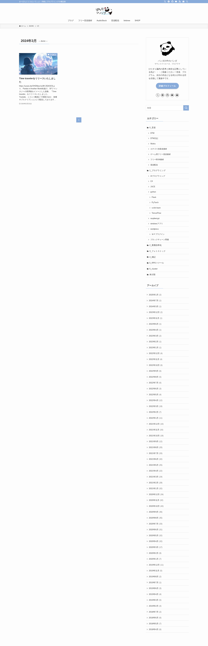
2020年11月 (156, 500)
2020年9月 (155, 512)
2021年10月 (156, 435)
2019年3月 (155, 600)
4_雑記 (152, 257)
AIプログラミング (157, 176)
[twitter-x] (165, 1)
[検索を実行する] (186, 108)
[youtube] (176, 1)
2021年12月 (156, 424)
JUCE (152, 187)
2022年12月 (155, 353)
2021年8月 (155, 447)
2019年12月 (156, 565)
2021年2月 (155, 482)
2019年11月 (155, 570)
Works (153, 144)
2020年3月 (155, 547)
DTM (152, 133)
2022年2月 (155, 412)
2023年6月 (155, 324)
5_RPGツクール (156, 263)
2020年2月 (155, 553)
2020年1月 (155, 559)
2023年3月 (155, 336)
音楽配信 (154, 165)
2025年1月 (155, 295)
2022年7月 (155, 383)
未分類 (152, 274)
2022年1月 (155, 418)
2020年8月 (155, 518)
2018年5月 (155, 623)
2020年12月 (156, 494)
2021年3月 (155, 477)
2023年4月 (155, 330)
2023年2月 (155, 341)
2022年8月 (155, 377)
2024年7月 (155, 300)
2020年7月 (155, 524)
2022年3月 (155, 406)
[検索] (187, 1)
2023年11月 (155, 318)
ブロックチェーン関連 (159, 240)
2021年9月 (155, 441)
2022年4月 (155, 400)
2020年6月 (155, 529)
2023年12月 (155, 312)
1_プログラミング (157, 170)
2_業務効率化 (155, 245)
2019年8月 (155, 576)
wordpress (154, 229)
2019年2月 (155, 606)
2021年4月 (155, 471)
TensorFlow (156, 213)
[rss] (180, 1)
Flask (154, 197)
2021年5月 (155, 465)
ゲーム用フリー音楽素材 (160, 154)
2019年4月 (155, 594)
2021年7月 (155, 453)
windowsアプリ (156, 224)
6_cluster (153, 269)
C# (151, 181)
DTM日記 (154, 138)
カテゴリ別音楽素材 (158, 149)
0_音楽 (152, 127)
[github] (172, 1)
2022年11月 (155, 359)
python (153, 192)
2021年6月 (155, 459)
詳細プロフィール (167, 86)
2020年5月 (155, 535)
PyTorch (155, 202)
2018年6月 (155, 617)
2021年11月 (156, 430)
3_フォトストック (157, 251)
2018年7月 (155, 612)
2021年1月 (155, 488)
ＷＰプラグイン (158, 234)
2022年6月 (155, 388)
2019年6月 (155, 588)
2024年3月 (155, 306)
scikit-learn (156, 208)
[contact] (183, 1)
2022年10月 (155, 365)
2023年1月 (155, 347)
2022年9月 (155, 371)
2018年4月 (155, 629)
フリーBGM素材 (157, 160)
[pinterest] (169, 1)
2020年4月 (155, 541)
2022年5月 (155, 394)
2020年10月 (156, 506)
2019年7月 (155, 582)
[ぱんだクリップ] (104, 10)
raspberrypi (154, 218)
